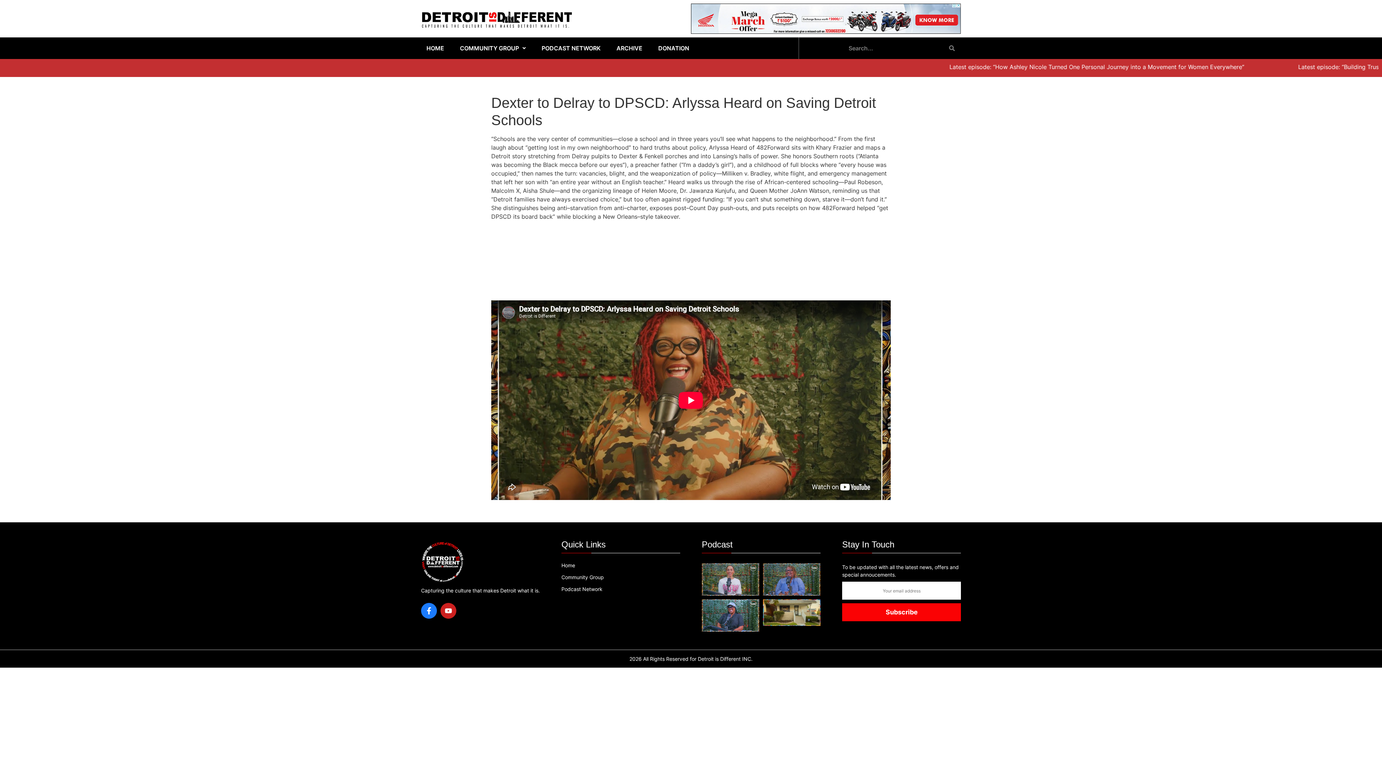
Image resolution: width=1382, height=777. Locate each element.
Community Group (489, 48)
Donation (673, 48)
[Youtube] (448, 611)
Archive (629, 48)
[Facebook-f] (429, 611)
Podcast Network (571, 48)
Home (435, 48)
